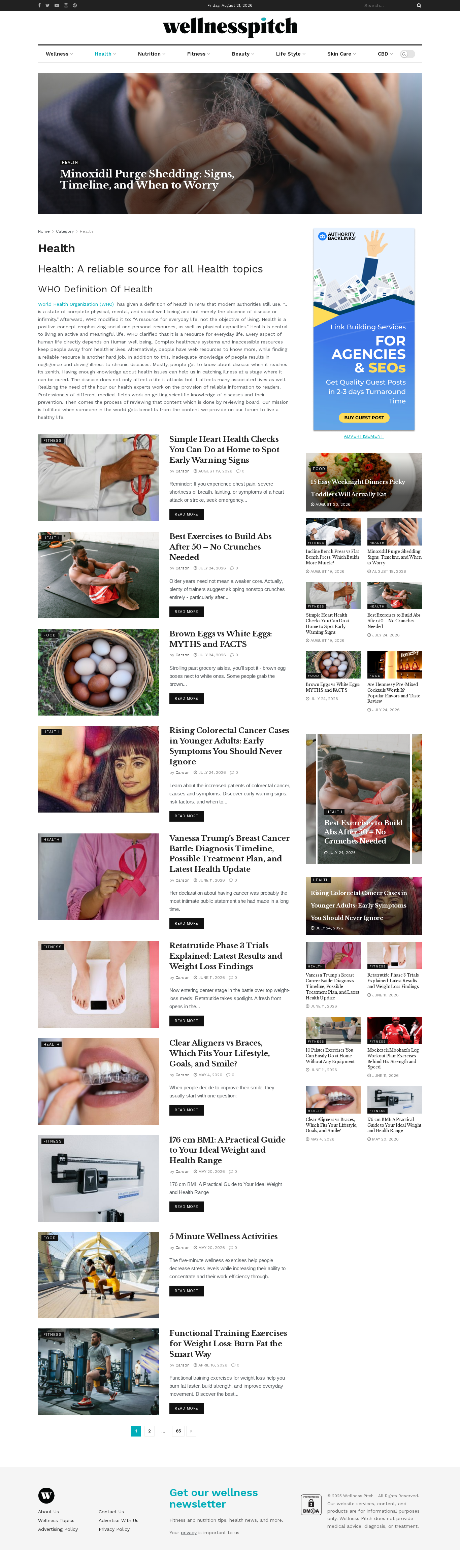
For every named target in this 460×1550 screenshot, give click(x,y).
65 (178, 1430)
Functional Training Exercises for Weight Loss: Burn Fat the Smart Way (228, 1344)
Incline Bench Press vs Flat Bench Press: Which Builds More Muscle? (332, 557)
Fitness (196, 54)
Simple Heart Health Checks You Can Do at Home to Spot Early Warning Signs (224, 450)
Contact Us (111, 1511)
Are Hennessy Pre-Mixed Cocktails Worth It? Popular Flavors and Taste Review (393, 693)
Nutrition (149, 54)
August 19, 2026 (105, 198)
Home (44, 231)
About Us (48, 1511)
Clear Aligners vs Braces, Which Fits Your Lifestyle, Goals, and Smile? (219, 1053)
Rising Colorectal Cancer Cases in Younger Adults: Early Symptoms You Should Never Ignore (359, 905)
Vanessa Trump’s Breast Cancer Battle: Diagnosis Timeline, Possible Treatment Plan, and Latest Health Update (332, 986)
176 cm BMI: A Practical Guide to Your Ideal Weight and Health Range (227, 1150)
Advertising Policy (58, 1529)
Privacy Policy (114, 1529)
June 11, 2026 (211, 880)
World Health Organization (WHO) (77, 304)
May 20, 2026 (211, 1171)
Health (103, 54)
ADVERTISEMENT (364, 436)
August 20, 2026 (332, 504)
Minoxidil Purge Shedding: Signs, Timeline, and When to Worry (147, 179)
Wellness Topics (56, 1520)
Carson (73, 198)
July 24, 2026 (211, 568)
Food (49, 635)
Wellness (57, 54)
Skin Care (339, 54)
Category (65, 231)
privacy (189, 1532)
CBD (383, 54)
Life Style (288, 54)
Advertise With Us (118, 1520)
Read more (186, 514)
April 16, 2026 (212, 1365)
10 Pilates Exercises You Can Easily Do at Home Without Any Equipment (330, 1056)
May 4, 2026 (209, 1075)
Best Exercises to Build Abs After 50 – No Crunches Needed (220, 547)
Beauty (241, 54)
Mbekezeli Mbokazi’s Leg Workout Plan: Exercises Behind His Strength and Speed (393, 1058)
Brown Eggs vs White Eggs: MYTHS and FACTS (333, 687)
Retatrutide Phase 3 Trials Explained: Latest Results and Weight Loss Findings (225, 956)
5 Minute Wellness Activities (223, 1236)
